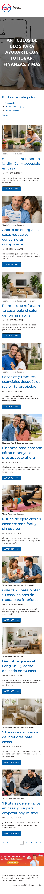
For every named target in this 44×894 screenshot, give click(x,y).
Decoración (30, 301)
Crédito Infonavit (14, 107)
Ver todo (6, 115)
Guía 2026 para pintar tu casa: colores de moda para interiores (21, 595)
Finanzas (11, 103)
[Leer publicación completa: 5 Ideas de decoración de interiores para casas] (22, 712)
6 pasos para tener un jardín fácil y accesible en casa (21, 163)
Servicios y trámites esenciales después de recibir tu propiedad (21, 382)
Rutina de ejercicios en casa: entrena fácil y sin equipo (21, 524)
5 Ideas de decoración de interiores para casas (20, 737)
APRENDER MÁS (11, 189)
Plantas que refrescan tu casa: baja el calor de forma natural (21, 310)
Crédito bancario (14, 110)
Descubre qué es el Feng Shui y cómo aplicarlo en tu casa (19, 666)
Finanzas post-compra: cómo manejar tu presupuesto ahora (22, 453)
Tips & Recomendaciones (13, 154)
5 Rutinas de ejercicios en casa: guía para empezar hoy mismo (21, 808)
